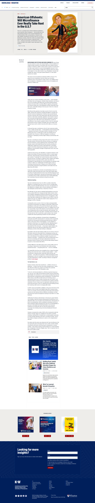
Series (50, 483)
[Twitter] (16, 496)
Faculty (50, 482)
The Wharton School (69, 482)
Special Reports (75, 2)
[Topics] (4, 8)
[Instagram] (26, 496)
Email (49, 455)
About (67, 481)
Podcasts (68, 2)
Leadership (34, 487)
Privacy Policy (53, 495)
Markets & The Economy (24, 7)
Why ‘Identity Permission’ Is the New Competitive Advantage (50, 343)
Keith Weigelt (35, 259)
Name (49, 450)
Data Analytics (51, 7)
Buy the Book (69, 436)
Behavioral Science (44, 7)
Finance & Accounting (15, 7)
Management (32, 7)
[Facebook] (18, 496)
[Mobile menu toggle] (2, 7)
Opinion (82, 2)
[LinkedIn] (21, 496)
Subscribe (90, 2)
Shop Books (68, 483)
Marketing (37, 7)
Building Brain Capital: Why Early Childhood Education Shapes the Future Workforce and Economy (49, 365)
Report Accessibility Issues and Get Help (58, 497)
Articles (61, 2)
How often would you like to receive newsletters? (58, 460)
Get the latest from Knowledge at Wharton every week (60, 462)
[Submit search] (92, 7)
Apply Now (25, 436)
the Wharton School (36, 497)
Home (18, 13)
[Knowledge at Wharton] (10, 3)
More (55, 7)
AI (32, 481)
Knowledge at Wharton (39, 495)
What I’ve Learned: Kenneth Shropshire (49, 385)
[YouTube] (23, 496)
